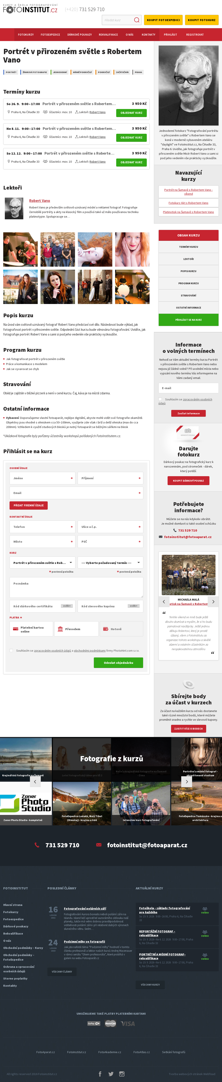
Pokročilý (104, 72)
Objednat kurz (131, 113)
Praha (138, 72)
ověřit (67, 606)
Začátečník (122, 72)
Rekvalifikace (108, 34)
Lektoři (188, 259)
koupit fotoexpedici (163, 20)
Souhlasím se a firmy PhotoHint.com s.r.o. (77, 651)
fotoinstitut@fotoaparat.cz (188, 537)
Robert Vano (98, 112)
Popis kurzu (188, 271)
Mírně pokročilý (82, 72)
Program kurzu (188, 283)
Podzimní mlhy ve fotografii (84, 941)
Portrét (11, 72)
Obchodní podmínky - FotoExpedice (18, 957)
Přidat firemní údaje (29, 505)
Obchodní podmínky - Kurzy (23, 948)
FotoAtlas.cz (142, 1052)
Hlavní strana (12, 905)
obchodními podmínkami (90, 651)
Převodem (72, 629)
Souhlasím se (185, 401)
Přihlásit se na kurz (188, 319)
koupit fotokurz (202, 20)
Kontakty (148, 34)
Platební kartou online (32, 629)
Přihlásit (170, 34)
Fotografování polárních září (85, 908)
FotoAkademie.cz (109, 1052)
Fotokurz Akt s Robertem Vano (188, 203)
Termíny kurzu (188, 246)
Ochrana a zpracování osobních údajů (18, 969)
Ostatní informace (188, 307)
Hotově (116, 629)
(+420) (85, 9)
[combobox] (42, 562)
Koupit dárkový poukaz (188, 480)
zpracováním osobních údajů (52, 651)
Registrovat (195, 34)
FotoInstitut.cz (76, 1052)
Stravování (188, 295)
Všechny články (62, 971)
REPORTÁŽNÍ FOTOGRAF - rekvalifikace (157, 933)
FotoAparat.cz (45, 1052)
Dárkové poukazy (79, 34)
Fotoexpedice (50, 34)
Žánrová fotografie (35, 72)
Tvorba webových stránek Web (192, 1074)
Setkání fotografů (173, 1052)
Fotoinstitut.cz (47, 1074)
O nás (129, 34)
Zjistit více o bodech (188, 728)
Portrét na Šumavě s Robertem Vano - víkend (188, 192)
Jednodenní (60, 72)
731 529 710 (187, 530)
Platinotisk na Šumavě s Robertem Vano (188, 212)
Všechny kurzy (150, 984)
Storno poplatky (15, 978)
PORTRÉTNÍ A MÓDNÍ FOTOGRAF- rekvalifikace (162, 956)
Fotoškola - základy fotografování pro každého (164, 910)
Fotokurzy (26, 34)
